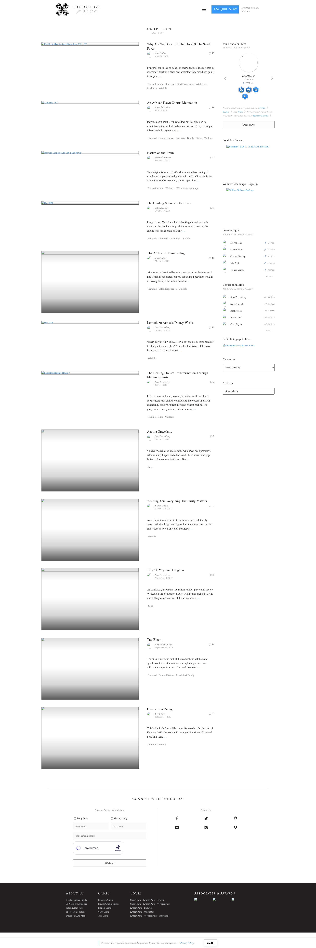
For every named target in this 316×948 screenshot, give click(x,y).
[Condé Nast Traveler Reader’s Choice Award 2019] (203, 899)
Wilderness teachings (187, 188)
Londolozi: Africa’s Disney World (170, 322)
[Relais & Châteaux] (241, 899)
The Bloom (154, 639)
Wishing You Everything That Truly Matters (177, 501)
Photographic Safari (75, 911)
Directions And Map (75, 915)
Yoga (150, 467)
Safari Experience (185, 84)
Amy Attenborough (163, 644)
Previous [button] (225, 78)
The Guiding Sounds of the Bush (169, 203)
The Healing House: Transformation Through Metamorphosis (177, 375)
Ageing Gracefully (159, 431)
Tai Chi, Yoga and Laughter (165, 570)
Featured (152, 138)
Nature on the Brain (160, 152)
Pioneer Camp (104, 907)
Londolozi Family (185, 138)
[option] (251, 77)
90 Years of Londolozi (76, 903)
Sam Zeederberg (162, 327)
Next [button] (272, 78)
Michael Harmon (163, 157)
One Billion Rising (160, 709)
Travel (199, 138)
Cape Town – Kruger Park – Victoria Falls (150, 903)
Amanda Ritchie (162, 107)
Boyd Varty (160, 713)
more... (269, 275)
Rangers (169, 84)
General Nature (155, 84)
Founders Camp (105, 899)
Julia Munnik (161, 207)
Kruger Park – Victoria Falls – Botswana (149, 915)
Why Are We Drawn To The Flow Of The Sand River (178, 46)
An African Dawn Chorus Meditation (172, 102)
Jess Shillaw (160, 53)
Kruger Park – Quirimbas (142, 911)
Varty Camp (103, 911)
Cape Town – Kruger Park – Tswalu (147, 899)
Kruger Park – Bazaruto (141, 907)
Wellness (208, 138)
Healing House (166, 138)
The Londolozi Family (76, 899)
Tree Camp (103, 915)
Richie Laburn (161, 505)
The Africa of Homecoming (165, 253)
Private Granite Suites (108, 903)
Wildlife (163, 87)
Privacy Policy (186, 942)
